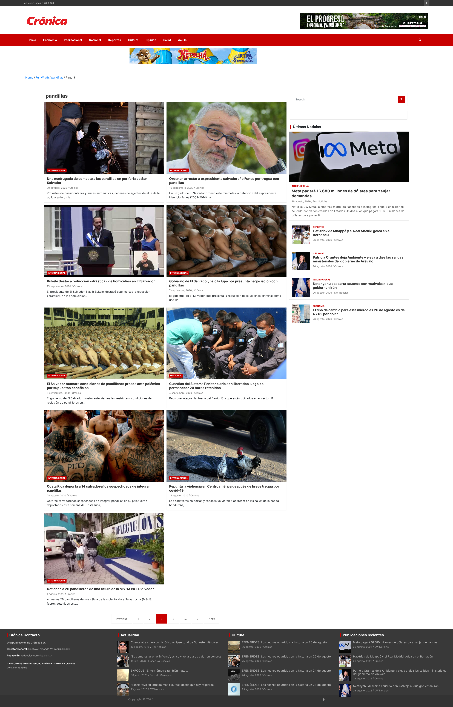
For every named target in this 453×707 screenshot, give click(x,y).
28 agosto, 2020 (56, 495)
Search (401, 99)
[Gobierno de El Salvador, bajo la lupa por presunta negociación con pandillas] (226, 241)
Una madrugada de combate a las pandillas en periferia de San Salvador (97, 181)
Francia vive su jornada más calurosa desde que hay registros (172, 684)
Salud (167, 40)
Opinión (150, 40)
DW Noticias (320, 201)
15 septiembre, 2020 (59, 286)
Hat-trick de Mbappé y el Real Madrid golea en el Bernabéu (351, 233)
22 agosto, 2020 (178, 495)
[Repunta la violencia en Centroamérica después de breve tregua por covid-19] (226, 446)
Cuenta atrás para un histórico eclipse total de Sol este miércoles (175, 642)
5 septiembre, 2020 (58, 392)
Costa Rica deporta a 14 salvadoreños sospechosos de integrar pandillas (98, 488)
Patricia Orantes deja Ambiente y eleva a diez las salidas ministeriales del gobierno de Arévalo (358, 259)
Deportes (114, 40)
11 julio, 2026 (138, 660)
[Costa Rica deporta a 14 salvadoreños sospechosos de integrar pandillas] (104, 446)
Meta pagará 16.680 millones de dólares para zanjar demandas (395, 642)
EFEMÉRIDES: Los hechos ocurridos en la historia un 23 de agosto (287, 684)
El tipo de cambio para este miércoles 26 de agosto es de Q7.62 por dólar (359, 312)
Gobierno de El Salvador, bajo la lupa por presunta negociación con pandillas (223, 283)
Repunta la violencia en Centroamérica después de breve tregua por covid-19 (224, 488)
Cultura (133, 40)
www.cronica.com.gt (17, 667)
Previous (121, 619)
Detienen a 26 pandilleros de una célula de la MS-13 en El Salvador (100, 589)
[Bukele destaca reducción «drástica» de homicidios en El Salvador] (104, 241)
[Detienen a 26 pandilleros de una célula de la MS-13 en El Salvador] (104, 548)
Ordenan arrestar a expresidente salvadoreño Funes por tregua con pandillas (224, 181)
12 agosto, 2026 (140, 646)
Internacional (73, 40)
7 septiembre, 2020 (180, 290)
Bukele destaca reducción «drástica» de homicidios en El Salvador (101, 281)
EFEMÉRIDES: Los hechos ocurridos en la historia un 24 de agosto (286, 670)
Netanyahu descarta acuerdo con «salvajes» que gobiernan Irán (353, 286)
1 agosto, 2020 (55, 593)
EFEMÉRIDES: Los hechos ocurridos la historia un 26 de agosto (284, 642)
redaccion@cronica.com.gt (36, 655)
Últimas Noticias (307, 127)
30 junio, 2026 (139, 675)
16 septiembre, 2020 (181, 187)
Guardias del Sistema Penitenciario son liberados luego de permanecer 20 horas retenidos (216, 386)
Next (211, 619)
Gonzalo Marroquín (160, 675)
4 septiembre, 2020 (180, 392)
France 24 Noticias (159, 660)
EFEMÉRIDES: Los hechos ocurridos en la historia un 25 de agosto (286, 656)
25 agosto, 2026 (251, 660)
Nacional (95, 40)
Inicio (32, 40)
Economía (50, 40)
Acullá (182, 40)
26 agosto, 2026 (301, 201)
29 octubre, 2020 (57, 187)
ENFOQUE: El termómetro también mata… (159, 670)
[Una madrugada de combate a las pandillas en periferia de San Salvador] (104, 138)
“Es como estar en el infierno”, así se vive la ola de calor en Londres (176, 656)
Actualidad (130, 635)
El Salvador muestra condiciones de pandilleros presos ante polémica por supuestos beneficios (103, 386)
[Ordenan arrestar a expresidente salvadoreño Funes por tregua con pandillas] (226, 138)
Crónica (73, 187)
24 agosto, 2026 (251, 675)
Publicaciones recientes (363, 635)
